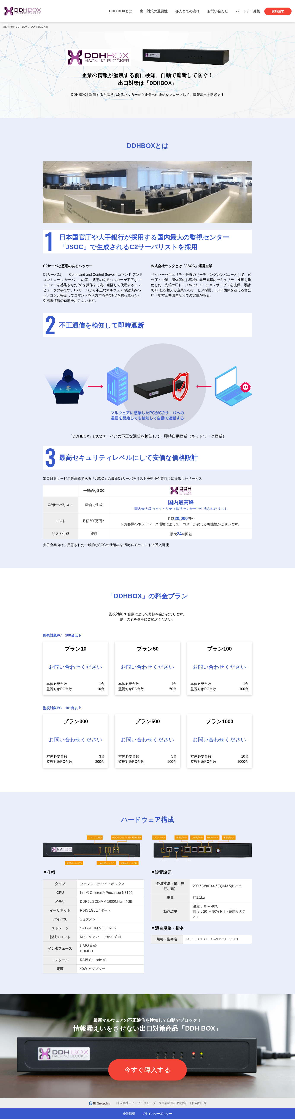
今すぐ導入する (147, 1069)
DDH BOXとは (120, 11)
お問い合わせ (217, 11)
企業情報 (129, 1113)
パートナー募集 (248, 11)
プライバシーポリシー (157, 1113)
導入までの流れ (187, 11)
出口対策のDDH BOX (15, 26)
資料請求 (278, 11)
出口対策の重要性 (154, 11)
